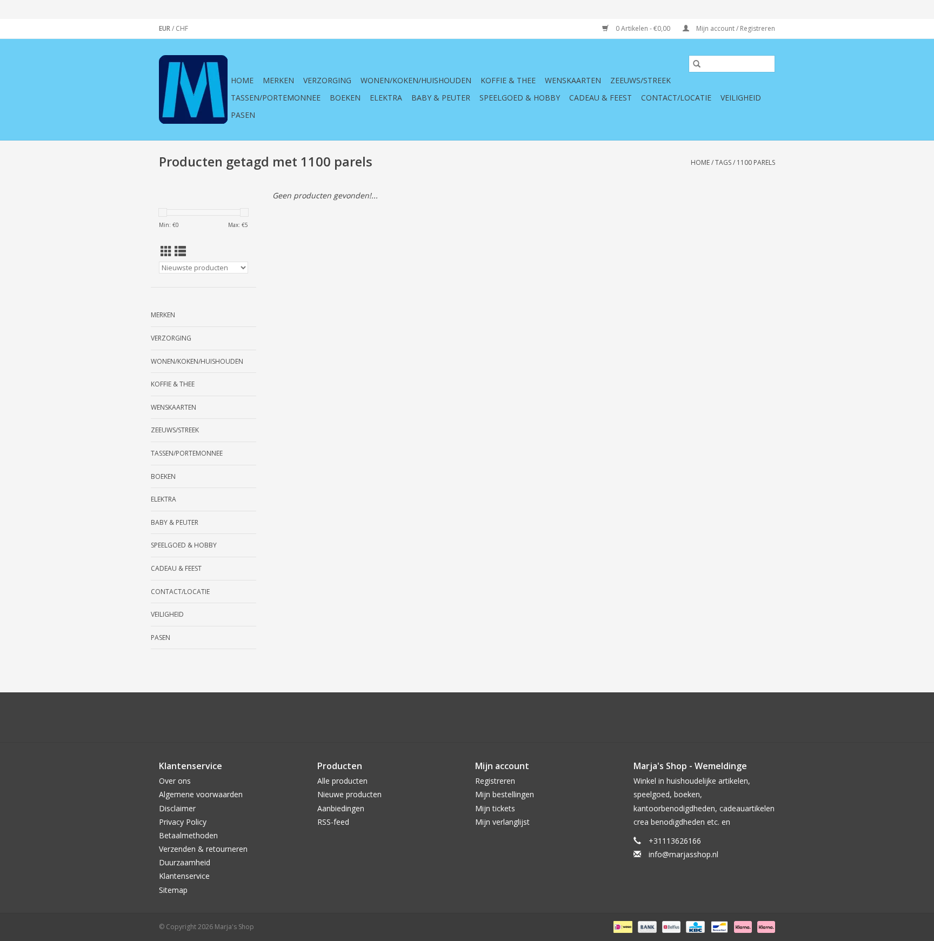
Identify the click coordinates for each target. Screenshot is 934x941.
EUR (165, 28)
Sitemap (173, 890)
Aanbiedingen (340, 808)
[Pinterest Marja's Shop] (467, 717)
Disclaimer (177, 808)
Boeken (345, 97)
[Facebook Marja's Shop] (408, 717)
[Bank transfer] (646, 926)
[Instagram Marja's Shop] (525, 717)
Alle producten (342, 781)
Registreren (495, 781)
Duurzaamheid (184, 862)
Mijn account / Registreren (735, 28)
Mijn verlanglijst (502, 822)
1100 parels (756, 162)
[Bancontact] (718, 926)
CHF (182, 28)
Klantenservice (184, 876)
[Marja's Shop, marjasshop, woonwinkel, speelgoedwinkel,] (193, 89)
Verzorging (327, 80)
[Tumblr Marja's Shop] (506, 717)
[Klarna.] (764, 926)
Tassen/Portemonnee (276, 97)
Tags (723, 162)
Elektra (386, 97)
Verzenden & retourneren (203, 849)
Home (242, 80)
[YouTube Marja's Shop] (486, 717)
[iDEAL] (621, 926)
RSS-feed (333, 822)
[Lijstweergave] (180, 251)
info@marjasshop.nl (683, 854)
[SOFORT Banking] (741, 926)
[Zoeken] (697, 63)
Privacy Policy (182, 822)
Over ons (175, 781)
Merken (278, 80)
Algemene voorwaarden (201, 794)
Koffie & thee (508, 80)
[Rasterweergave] (166, 251)
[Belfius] (670, 926)
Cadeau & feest (600, 97)
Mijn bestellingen (504, 794)
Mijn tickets (495, 808)
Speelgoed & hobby (519, 97)
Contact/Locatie (676, 97)
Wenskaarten (573, 80)
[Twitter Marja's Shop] (428, 717)
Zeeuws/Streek (640, 80)
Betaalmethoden (188, 835)
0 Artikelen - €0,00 (643, 28)
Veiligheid (740, 97)
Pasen (243, 115)
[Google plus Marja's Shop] (447, 717)
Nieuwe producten (349, 794)
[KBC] (694, 926)
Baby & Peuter (440, 97)
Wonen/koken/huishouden (416, 80)
